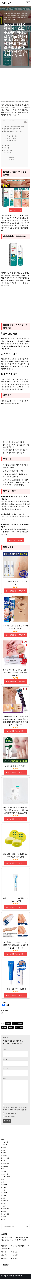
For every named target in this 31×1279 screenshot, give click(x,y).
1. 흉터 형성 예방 (12, 136)
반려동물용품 (5, 1166)
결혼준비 (3, 1150)
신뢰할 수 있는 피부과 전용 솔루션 (14, 126)
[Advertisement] (15, 84)
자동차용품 (4, 1192)
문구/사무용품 (5, 1158)
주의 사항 (6, 148)
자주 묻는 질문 (8, 150)
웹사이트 (5, 1069)
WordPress (18, 1276)
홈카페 (3, 1219)
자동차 (3, 1190)
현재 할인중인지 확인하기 (15, 591)
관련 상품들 (7, 152)
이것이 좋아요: (11, 160)
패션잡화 (3, 1211)
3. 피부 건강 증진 (12, 140)
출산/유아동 (4, 1200)
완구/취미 (4, 1187)
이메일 (5, 1059)
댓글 (4, 1078)
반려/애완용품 (5, 1163)
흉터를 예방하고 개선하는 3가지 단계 (15, 131)
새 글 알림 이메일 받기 (11, 1116)
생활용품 (3, 1171)
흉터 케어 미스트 (19, 1027)
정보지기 (9, 60)
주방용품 (3, 1195)
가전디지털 (4, 1144)
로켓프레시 (4, 1155)
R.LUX (3, 1139)
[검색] (27, 1226)
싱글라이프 (4, 1184)
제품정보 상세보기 (15, 540)
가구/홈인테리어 (5, 1142)
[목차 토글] (24, 121)
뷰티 (2, 1168)
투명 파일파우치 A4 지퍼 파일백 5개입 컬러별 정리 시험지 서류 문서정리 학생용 (14, 1240)
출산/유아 (4, 1198)
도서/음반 (4, 1152)
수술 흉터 (8, 1023)
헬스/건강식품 (5, 1214)
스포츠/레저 (4, 1174)
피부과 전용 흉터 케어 (17, 1023)
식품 (2, 1179)
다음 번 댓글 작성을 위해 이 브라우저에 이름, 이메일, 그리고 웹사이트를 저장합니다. (15, 1109)
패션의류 (3, 1206)
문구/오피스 (4, 1160)
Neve (3, 1276)
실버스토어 (4, 1182)
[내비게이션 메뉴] (28, 2)
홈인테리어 (4, 1216)
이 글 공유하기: (11, 157)
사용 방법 (6, 145)
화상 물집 (4, 1027)
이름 (4, 1049)
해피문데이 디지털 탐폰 (9, 1252)
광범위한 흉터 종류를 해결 (12, 129)
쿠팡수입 (3, 1203)
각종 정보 (3, 1147)
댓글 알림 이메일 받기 (11, 1113)
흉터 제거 (11, 1027)
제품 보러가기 (15, 210)
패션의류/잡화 (5, 1208)
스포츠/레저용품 (5, 1176)
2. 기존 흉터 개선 (12, 138)
